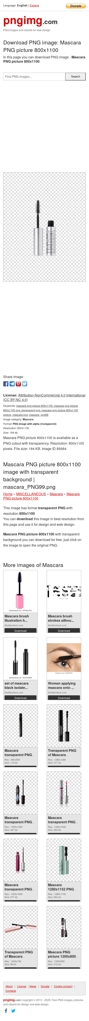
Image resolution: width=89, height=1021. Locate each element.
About (9, 986)
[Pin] (18, 383)
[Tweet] (24, 383)
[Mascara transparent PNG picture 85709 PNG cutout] (64, 793)
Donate (45, 986)
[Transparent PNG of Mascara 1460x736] (21, 927)
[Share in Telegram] (12, 383)
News (33, 986)
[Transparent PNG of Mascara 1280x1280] (64, 726)
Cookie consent (63, 986)
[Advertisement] (44, 128)
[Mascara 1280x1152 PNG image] (64, 860)
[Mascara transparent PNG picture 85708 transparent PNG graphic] (21, 860)
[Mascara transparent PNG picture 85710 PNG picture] (21, 793)
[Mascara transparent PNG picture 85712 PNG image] (21, 726)
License (21, 986)
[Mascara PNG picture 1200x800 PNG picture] (64, 927)
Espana (34, 5)
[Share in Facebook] (5, 383)
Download (20, 630)
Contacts (11, 990)
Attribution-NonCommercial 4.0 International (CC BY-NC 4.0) (44, 397)
